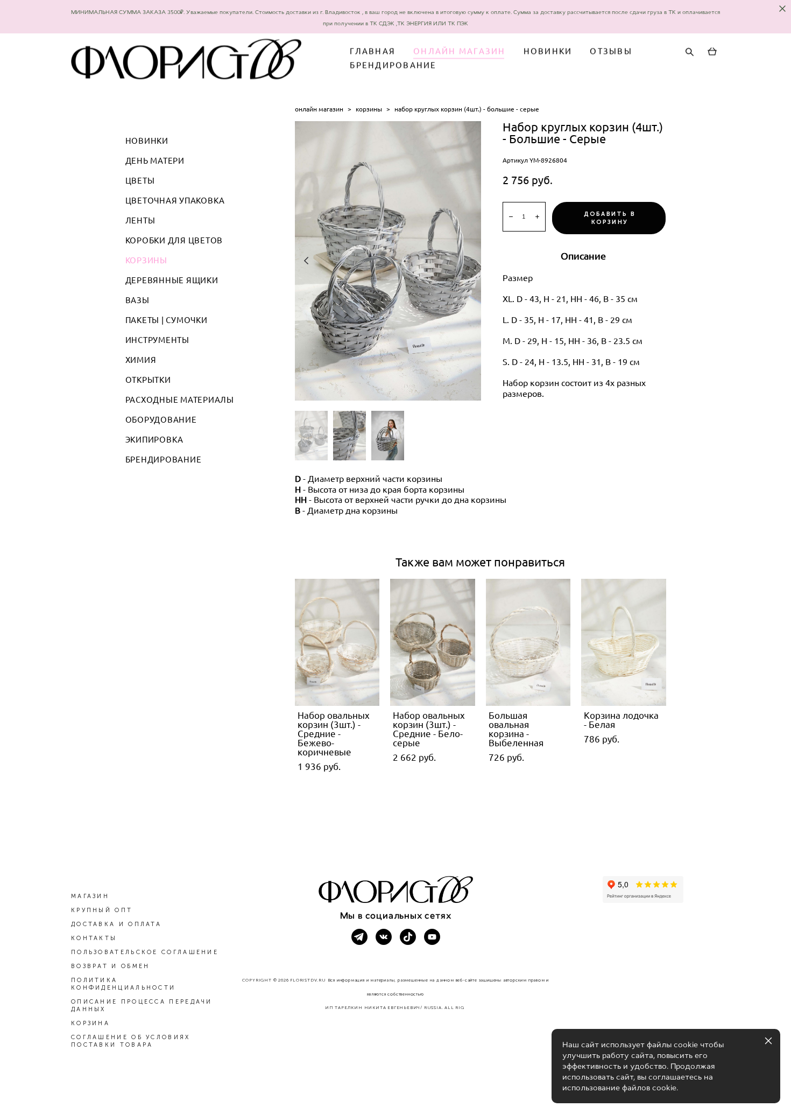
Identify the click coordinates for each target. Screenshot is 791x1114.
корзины (369, 109)
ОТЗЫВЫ (611, 51)
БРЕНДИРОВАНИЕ (393, 65)
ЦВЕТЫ (140, 180)
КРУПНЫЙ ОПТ (101, 910)
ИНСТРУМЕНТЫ (157, 340)
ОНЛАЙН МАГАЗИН (459, 51)
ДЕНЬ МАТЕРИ (155, 160)
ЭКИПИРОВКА (154, 439)
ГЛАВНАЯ (373, 51)
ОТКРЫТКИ (148, 379)
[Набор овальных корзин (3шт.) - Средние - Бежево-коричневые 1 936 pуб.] (337, 642)
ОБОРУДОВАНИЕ (161, 419)
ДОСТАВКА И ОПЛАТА (116, 924)
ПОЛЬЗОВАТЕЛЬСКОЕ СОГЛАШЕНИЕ (144, 952)
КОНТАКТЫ (94, 938)
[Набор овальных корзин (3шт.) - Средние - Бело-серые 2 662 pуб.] (432, 642)
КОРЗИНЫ (146, 260)
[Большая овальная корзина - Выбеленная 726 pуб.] (528, 642)
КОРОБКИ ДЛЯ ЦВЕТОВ (174, 240)
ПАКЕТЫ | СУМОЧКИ (166, 320)
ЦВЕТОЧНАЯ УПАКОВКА (175, 200)
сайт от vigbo (395, 1088)
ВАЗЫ (137, 300)
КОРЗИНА (90, 1023)
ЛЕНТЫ (140, 220)
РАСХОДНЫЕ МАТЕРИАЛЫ (179, 399)
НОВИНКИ (548, 51)
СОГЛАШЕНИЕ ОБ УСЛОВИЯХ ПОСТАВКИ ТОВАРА (130, 1041)
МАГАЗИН (90, 896)
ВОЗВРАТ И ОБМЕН (110, 966)
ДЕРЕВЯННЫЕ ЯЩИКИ (171, 280)
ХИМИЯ (141, 360)
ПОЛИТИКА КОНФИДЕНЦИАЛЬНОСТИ (123, 984)
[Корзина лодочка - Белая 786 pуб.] (623, 642)
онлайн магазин (319, 109)
